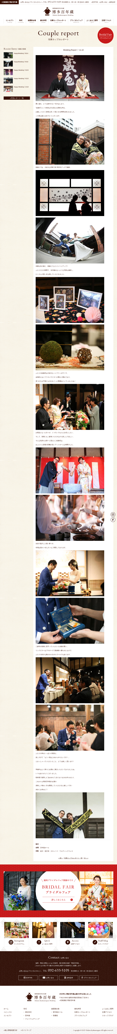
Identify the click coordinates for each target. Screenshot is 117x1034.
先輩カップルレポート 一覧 (73, 858)
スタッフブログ (107, 1015)
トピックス (8, 1012)
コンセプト (8, 1015)
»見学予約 (94, 2)
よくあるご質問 (107, 1009)
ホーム (6, 1009)
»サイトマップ (26, 1030)
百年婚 (27, 1015)
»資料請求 (112, 2)
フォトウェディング (32, 1019)
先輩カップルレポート (82, 1012)
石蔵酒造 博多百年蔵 (9, 2)
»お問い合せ (103, 2)
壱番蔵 (55, 1015)
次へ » (86, 858)
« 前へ (60, 858)
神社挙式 (28, 1012)
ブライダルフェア (80, 1015)
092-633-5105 (54, 1)
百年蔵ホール (57, 1012)
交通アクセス (107, 1012)
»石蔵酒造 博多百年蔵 (67, 1000)
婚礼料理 (77, 1009)
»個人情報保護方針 (10, 1030)
